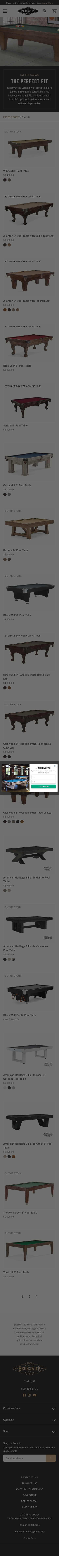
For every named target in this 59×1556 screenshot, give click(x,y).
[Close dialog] (55, 766)
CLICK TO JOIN (43, 786)
